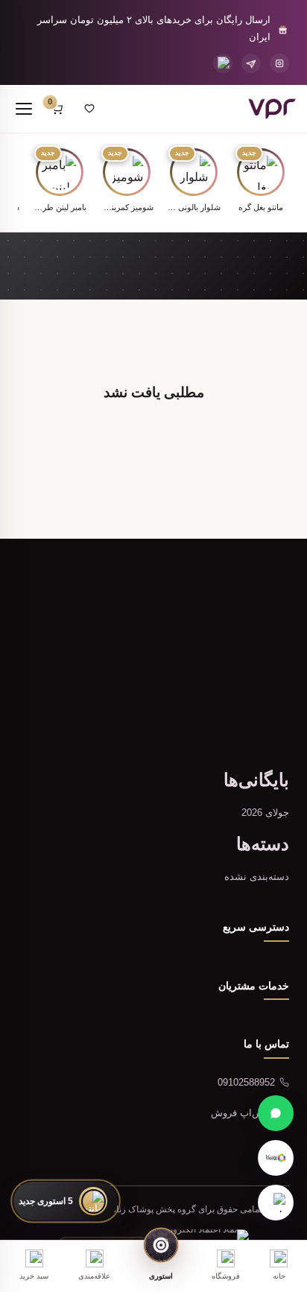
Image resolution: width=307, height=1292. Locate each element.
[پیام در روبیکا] (276, 1158)
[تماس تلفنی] (222, 63)
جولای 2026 (265, 812)
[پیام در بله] (276, 1202)
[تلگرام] (251, 63)
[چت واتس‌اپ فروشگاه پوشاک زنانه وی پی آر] (276, 1113)
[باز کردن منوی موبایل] (24, 109)
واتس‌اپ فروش (243, 1112)
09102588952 (246, 1082)
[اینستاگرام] (279, 63)
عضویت (82, 712)
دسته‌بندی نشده (256, 876)
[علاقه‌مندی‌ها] (89, 109)
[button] (261, 181)
